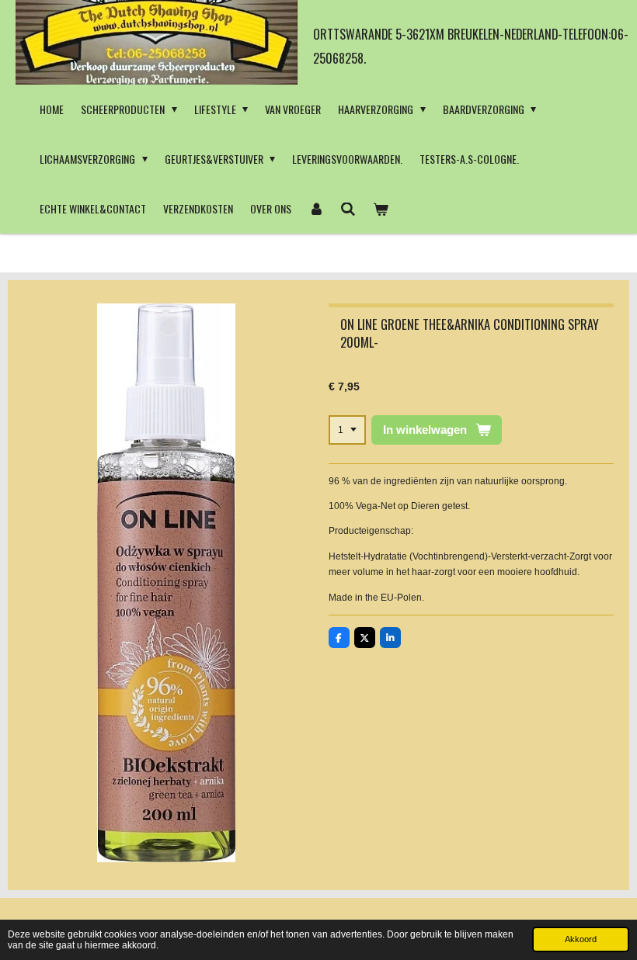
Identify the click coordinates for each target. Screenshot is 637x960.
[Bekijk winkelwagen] (380, 209)
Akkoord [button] (581, 939)
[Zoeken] (348, 209)
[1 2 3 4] (347, 430)
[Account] (316, 209)
